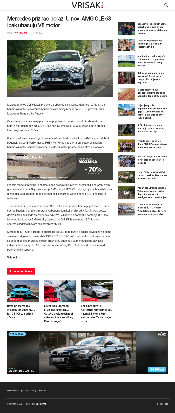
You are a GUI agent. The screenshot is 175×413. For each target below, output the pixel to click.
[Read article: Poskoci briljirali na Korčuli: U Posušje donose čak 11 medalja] (126, 161)
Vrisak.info (21, 32)
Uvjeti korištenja (15, 390)
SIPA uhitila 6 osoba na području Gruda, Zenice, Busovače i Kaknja (150, 128)
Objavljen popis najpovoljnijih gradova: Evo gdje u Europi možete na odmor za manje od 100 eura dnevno (152, 111)
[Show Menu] (8, 5)
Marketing (31, 390)
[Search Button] (166, 5)
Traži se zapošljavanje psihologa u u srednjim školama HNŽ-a (149, 43)
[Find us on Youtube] (166, 404)
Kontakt (43, 390)
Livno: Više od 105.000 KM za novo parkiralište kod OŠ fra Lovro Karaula (152, 175)
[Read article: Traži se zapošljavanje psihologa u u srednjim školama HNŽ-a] (126, 45)
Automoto (16, 299)
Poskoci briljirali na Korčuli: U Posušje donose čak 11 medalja (152, 159)
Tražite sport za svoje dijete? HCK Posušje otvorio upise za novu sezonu (152, 144)
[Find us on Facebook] (157, 404)
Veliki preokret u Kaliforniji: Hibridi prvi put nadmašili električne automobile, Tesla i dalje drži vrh (96, 313)
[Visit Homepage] (87, 5)
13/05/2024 (37, 32)
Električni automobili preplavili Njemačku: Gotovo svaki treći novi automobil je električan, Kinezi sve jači (58, 313)
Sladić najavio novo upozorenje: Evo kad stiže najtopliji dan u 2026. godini (152, 92)
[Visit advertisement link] (60, 166)
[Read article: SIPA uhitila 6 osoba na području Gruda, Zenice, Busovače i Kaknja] (126, 130)
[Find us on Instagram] (161, 404)
